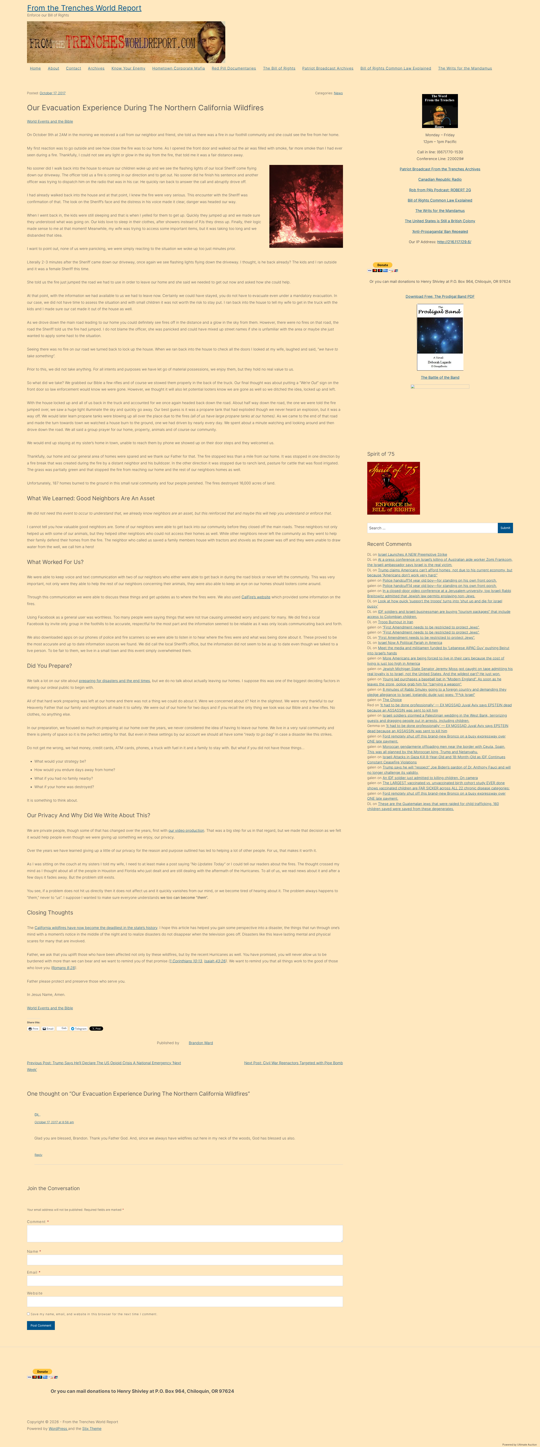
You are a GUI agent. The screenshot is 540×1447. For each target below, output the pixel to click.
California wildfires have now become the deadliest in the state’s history (96, 927)
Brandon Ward (201, 1043)
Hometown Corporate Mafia (178, 68)
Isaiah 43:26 (215, 961)
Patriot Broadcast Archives (328, 68)
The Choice (392, 700)
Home (35, 68)
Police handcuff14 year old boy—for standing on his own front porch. (440, 580)
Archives (96, 68)
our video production (186, 830)
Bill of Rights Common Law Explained (395, 68)
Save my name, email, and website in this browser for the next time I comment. (94, 1314)
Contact (73, 68)
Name (32, 1251)
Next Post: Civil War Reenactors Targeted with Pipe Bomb (293, 1063)
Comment (38, 1221)
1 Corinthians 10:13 (186, 961)
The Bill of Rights (279, 68)
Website (35, 1293)
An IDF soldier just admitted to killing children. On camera (430, 778)
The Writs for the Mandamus (465, 68)
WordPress (58, 1428)
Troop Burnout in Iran (395, 622)
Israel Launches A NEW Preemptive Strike (412, 554)
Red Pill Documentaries (234, 68)
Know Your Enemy (129, 68)
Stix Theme (91, 1428)
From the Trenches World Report (84, 7)
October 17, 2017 (53, 93)
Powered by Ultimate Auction (519, 1444)
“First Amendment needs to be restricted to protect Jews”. (431, 627)
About (53, 68)
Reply (38, 1155)
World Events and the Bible (50, 121)
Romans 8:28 (63, 968)
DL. (37, 1115)
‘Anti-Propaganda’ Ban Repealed (440, 231)
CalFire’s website (256, 597)
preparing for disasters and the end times (114, 680)
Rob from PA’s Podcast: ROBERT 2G (440, 190)
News (338, 93)
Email (32, 1272)
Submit (505, 528)
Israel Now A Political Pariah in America (410, 643)
